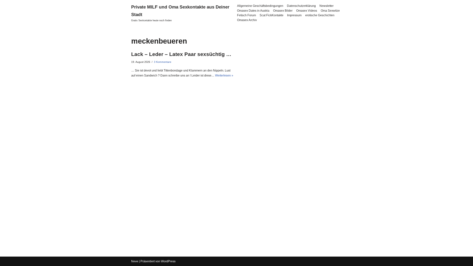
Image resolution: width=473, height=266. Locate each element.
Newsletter (326, 5)
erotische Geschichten (319, 15)
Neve (134, 261)
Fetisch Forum (246, 15)
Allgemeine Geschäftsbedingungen (260, 5)
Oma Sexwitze (330, 10)
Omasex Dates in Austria (253, 10)
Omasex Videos (306, 10)
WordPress (168, 261)
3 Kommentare (162, 61)
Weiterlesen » (224, 75)
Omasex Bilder (282, 10)
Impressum (294, 15)
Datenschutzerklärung (301, 5)
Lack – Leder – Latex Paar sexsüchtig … (181, 54)
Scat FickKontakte (271, 15)
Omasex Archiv (247, 20)
